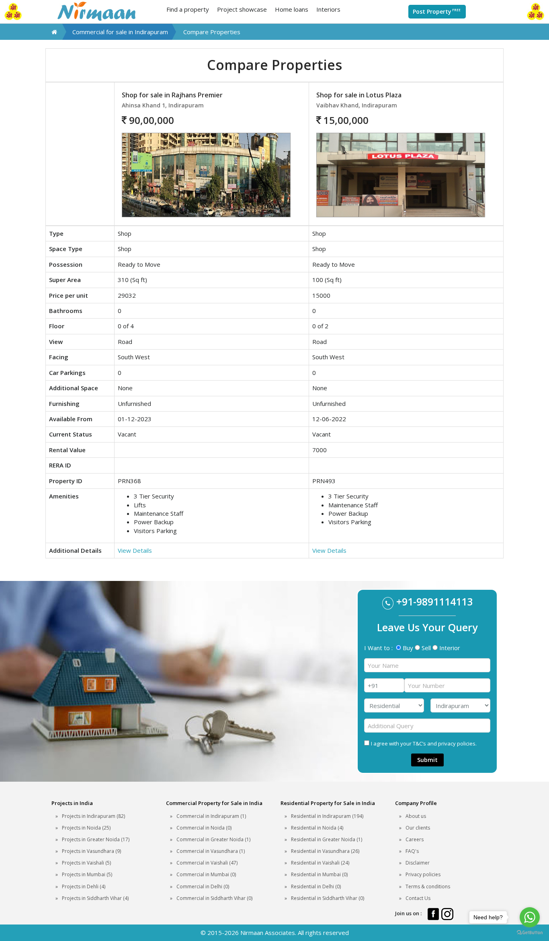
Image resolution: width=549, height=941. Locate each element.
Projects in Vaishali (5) (86, 862)
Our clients (418, 827)
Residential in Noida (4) (317, 827)
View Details (135, 550)
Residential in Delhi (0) (316, 886)
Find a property (187, 9)
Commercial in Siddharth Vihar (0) (214, 898)
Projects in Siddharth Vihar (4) (95, 898)
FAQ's (412, 851)
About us (416, 816)
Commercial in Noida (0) (203, 827)
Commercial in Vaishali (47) (207, 862)
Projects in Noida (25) (86, 827)
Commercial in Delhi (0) (202, 886)
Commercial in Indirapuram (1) (211, 816)
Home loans (291, 9)
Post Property (437, 11)
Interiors (328, 9)
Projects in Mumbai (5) (87, 874)
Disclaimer (418, 862)
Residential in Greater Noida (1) (326, 839)
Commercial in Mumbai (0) (206, 874)
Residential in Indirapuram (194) (327, 816)
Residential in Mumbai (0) (319, 874)
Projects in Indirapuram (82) (93, 816)
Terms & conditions (428, 886)
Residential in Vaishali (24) (320, 862)
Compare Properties (211, 32)
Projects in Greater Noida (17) (95, 839)
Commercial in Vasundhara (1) (210, 851)
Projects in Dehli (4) (83, 886)
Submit (427, 760)
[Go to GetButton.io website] (530, 932)
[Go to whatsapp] (530, 917)
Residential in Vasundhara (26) (325, 851)
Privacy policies (423, 874)
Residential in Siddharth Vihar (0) (327, 898)
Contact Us (418, 898)
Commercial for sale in (120, 32)
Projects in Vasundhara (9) (91, 851)
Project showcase (242, 9)
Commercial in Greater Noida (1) (213, 839)
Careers (415, 839)
